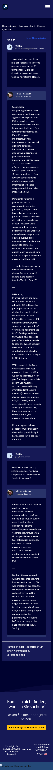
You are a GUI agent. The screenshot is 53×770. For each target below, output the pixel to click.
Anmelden (12, 646)
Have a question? (26, 25)
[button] (47, 6)
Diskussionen (9, 25)
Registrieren (32, 646)
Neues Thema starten (35, 38)
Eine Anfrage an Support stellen (26, 727)
